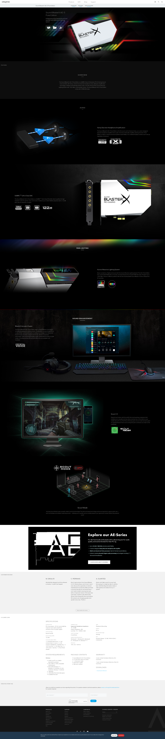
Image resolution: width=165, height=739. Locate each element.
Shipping (66, 716)
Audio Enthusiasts (49, 722)
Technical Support (68, 722)
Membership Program (69, 719)
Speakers (48, 714)
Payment (66, 713)
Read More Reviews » (82, 610)
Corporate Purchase (106, 719)
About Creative (86, 711)
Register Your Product (106, 716)
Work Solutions (49, 717)
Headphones (48, 716)
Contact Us (67, 724)
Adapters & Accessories (50, 721)
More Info (114, 735)
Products (66, 711)
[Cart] (162, 2)
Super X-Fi (48, 711)
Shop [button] (85, 2)
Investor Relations (87, 713)
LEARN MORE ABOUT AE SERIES (99, 562)
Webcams (48, 719)
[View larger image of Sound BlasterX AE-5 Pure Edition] (48, 28)
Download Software (102, 670)
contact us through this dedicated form (110, 687)
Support (93, 2)
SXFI (79, 2)
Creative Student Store (107, 718)
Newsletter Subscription (107, 715)
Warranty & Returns (69, 717)
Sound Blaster (48, 713)
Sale (47, 725)
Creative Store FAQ (68, 721)
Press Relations (86, 714)
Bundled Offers (49, 724)
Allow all (121, 735)
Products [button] (71, 2)
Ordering (66, 714)
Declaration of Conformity (88, 716)
